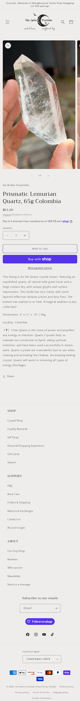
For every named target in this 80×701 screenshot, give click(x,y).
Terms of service (41, 692)
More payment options (40, 268)
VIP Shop (13, 437)
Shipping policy (60, 692)
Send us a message (18, 584)
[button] (7, 22)
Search (11, 462)
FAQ (10, 485)
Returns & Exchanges (20, 511)
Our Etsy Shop (16, 551)
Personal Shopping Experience (25, 445)
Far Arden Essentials (25, 687)
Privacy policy (22, 692)
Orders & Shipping (18, 502)
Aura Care (13, 494)
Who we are (15, 567)
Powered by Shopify (46, 687)
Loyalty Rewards (17, 429)
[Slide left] (32, 176)
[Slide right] (48, 176)
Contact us (13, 519)
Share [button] (10, 376)
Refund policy (66, 687)
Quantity (7, 228)
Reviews (12, 559)
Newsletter (14, 576)
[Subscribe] (56, 608)
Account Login (16, 527)
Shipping (7, 215)
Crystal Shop (15, 420)
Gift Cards (13, 454)
